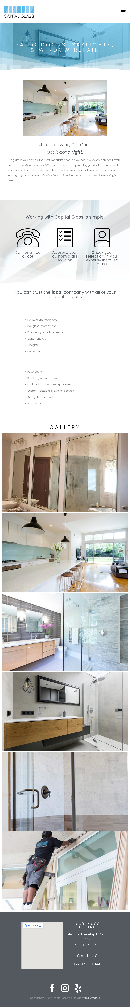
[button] (123, 11)
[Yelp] (78, 988)
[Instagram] (65, 988)
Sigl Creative (92, 998)
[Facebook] (52, 988)
